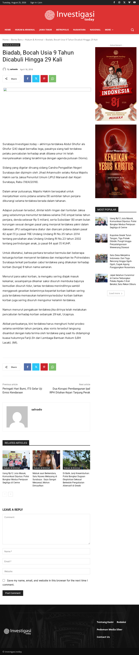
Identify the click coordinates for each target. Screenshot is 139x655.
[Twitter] (124, 3)
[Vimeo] (129, 3)
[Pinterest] (44, 78)
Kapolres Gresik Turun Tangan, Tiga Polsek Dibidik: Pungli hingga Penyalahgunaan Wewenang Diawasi (120, 241)
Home (6, 39)
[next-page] (10, 494)
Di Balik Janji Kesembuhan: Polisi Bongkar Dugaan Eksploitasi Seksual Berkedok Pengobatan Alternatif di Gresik (76, 479)
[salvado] (5, 69)
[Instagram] (119, 3)
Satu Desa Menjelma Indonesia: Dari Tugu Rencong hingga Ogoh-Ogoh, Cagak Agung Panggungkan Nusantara (122, 261)
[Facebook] (114, 3)
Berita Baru (17, 39)
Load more (114, 293)
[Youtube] (134, 3)
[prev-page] (5, 494)
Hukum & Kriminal (34, 39)
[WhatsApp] (52, 78)
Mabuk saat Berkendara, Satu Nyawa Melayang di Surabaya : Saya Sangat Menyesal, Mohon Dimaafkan (45, 479)
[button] (132, 30)
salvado (14, 69)
